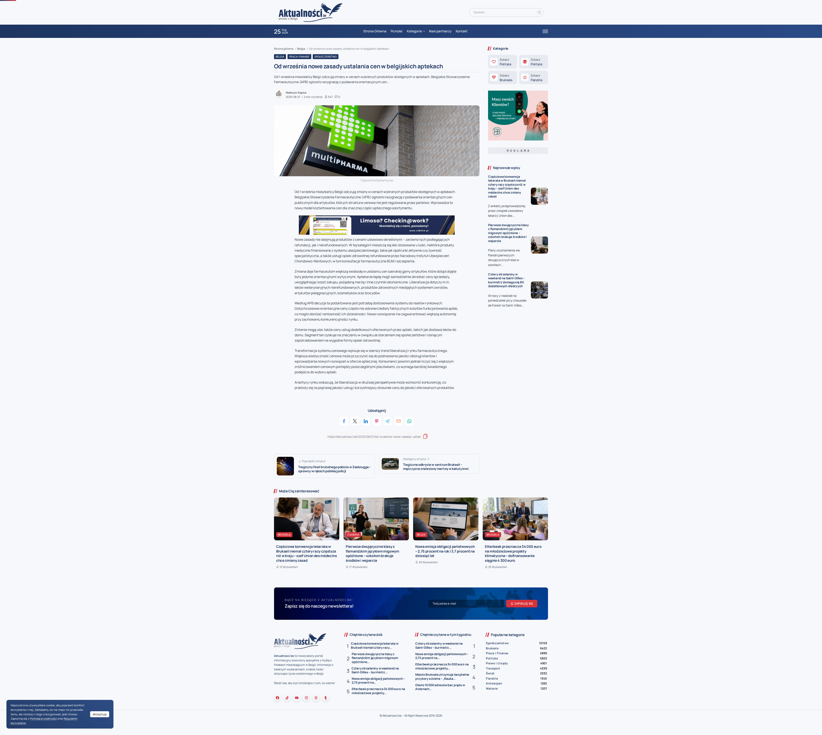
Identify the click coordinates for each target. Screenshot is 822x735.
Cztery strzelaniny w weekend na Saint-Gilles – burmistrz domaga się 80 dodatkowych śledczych (506, 280)
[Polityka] (502, 62)
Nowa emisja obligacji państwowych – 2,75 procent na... (378, 681)
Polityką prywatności (43, 718)
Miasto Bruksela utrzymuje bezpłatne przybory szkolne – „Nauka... (442, 676)
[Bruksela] (502, 77)
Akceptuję (100, 714)
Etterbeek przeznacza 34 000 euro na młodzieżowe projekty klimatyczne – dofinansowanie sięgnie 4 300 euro (513, 553)
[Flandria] (533, 77)
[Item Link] (539, 196)
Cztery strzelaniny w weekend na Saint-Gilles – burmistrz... (375, 670)
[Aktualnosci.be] (310, 12)
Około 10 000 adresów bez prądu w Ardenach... (440, 687)
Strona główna (283, 49)
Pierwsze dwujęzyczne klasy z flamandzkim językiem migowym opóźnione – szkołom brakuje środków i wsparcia (508, 233)
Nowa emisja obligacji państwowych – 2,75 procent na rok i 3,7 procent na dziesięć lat (445, 551)
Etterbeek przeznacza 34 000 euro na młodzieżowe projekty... (378, 691)
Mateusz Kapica (296, 92)
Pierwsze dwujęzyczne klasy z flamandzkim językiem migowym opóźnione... (375, 658)
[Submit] (539, 12)
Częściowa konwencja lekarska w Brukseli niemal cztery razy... (374, 645)
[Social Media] (277, 697)
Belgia (301, 49)
